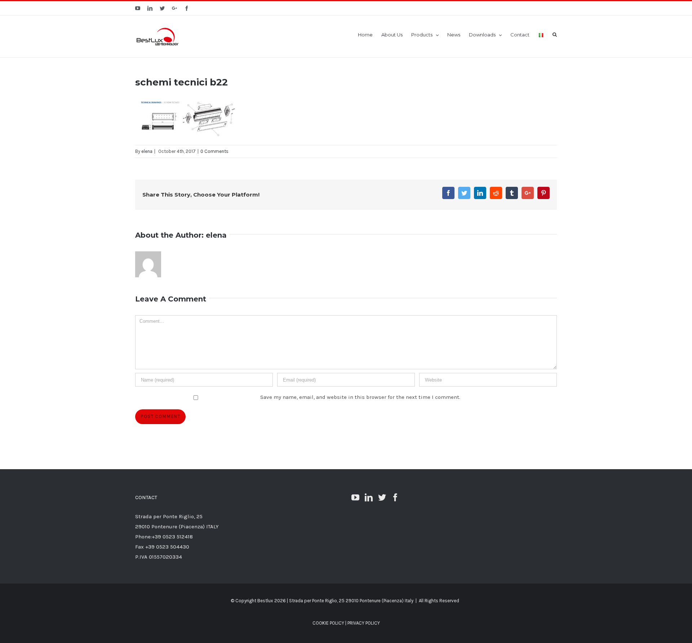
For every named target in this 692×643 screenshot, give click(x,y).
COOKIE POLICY (328, 623)
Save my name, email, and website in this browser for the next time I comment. (360, 397)
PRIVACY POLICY (363, 623)
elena (146, 151)
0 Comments (214, 151)
